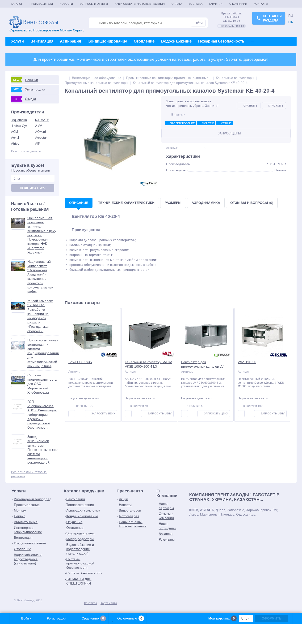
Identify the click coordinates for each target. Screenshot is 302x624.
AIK (37, 143)
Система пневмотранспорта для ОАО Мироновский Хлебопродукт (42, 383)
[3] (194, 148)
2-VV (38, 126)
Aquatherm (19, 120)
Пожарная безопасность (221, 41)
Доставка (195, 3)
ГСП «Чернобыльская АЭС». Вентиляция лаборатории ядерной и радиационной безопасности (42, 414)
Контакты (261, 3)
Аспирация (70, 41)
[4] (197, 148)
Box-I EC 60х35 (80, 362)
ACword (40, 131)
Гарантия (215, 3)
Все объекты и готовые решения (29, 474)
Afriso (15, 143)
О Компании (238, 3)
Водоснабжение (176, 41)
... (252, 40)
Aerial (15, 137)
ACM (14, 131)
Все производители (26, 151)
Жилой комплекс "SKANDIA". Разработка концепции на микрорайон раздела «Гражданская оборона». (40, 316)
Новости (66, 3)
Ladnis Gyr (19, 126)
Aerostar (41, 137)
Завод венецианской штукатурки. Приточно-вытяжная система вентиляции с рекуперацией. (43, 449)
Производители (41, 3)
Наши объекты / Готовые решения (140, 3)
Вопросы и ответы (94, 3)
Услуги (17, 41)
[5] (200, 148)
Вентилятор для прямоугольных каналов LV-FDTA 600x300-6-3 (202, 366)
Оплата (177, 3)
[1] (188, 148)
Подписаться (33, 188)
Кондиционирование (107, 41)
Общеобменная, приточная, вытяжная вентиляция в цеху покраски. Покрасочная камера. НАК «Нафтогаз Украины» (41, 235)
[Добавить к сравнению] (71, 413)
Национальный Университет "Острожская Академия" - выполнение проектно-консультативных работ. (40, 276)
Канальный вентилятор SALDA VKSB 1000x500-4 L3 (148, 364)
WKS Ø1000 (247, 362)
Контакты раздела (272, 18)
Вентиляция (41, 41)
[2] (191, 148)
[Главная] (66, 78)
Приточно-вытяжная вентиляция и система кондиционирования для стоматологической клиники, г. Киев (43, 353)
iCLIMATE (42, 120)
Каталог (17, 3)
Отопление (144, 41)
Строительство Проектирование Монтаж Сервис (46, 30)
